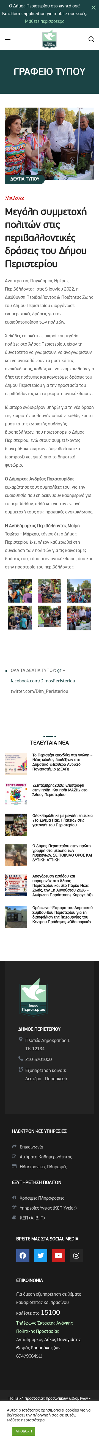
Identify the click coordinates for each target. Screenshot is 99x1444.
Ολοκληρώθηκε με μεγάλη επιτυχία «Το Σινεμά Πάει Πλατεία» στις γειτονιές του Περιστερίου (62, 820)
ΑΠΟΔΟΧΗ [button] (24, 1431)
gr (59, 671)
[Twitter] (40, 1255)
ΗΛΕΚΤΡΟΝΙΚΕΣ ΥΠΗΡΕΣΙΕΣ (39, 1132)
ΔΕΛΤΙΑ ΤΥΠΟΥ (24, 179)
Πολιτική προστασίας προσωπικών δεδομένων (48, 1399)
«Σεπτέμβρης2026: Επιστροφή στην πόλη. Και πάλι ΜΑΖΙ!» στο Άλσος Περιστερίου (59, 790)
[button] (91, 39)
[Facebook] (22, 1255)
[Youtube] (58, 1255)
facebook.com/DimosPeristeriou (43, 681)
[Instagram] (76, 1255)
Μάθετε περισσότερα (45, 22)
